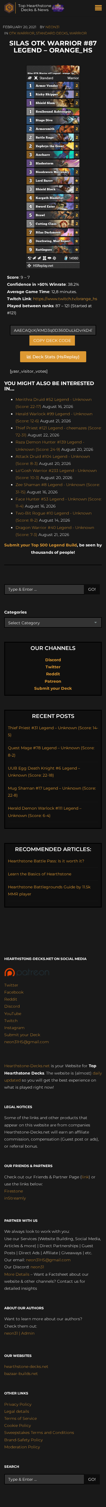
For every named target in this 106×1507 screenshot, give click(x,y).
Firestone (13, 1191)
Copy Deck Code (52, 340)
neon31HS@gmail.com (26, 1041)
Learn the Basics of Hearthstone (39, 873)
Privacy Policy (17, 1404)
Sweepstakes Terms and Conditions (39, 1432)
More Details (16, 1274)
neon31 (52, 27)
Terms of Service (20, 1418)
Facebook (13, 992)
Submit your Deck (53, 688)
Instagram (14, 1027)
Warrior (78, 33)
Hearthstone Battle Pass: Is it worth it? (46, 861)
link (85, 1176)
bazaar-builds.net (21, 1373)
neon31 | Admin (19, 1333)
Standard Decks (52, 33)
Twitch (11, 1020)
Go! (92, 589)
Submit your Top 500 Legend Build (40, 545)
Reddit (53, 673)
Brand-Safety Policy (23, 1439)
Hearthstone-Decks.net (27, 1065)
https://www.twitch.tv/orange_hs (64, 298)
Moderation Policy (22, 1446)
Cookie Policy (17, 1425)
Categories (15, 612)
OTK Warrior (21, 33)
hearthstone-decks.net (26, 1366)
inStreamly (15, 1198)
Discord (53, 659)
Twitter (53, 666)
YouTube (12, 1013)
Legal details (16, 1411)
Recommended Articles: (53, 849)
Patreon (53, 681)
